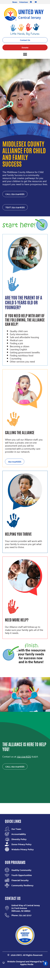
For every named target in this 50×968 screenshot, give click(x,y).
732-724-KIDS (24, 756)
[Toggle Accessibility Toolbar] (45, 963)
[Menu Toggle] (25, 54)
